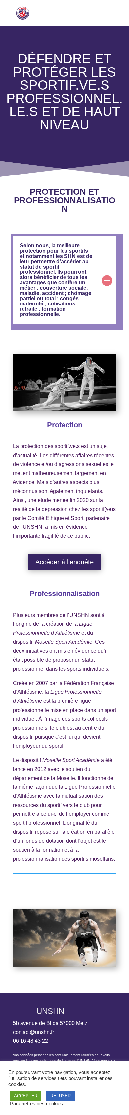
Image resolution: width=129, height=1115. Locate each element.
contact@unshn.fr (33, 1032)
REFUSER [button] (60, 1095)
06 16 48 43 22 (30, 1041)
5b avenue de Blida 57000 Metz (50, 1023)
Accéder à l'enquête (64, 562)
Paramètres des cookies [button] (36, 1103)
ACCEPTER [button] (25, 1095)
